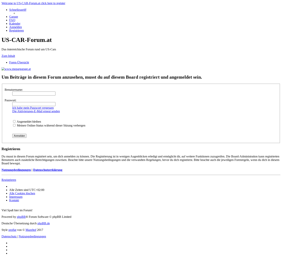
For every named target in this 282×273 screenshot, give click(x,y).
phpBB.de (43, 223)
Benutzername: (14, 89)
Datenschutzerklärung (47, 169)
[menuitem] (13, 16)
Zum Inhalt (8, 55)
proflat (12, 229)
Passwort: (10, 100)
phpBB (21, 216)
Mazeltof (31, 229)
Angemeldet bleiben (28, 121)
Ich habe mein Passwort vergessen (33, 107)
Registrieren (9, 179)
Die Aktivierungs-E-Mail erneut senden (36, 111)
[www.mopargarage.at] (16, 69)
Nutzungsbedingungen (16, 169)
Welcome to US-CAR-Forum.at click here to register (33, 3)
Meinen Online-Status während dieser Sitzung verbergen (50, 125)
